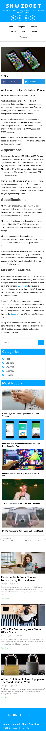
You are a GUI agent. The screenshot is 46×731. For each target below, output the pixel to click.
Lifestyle (33, 27)
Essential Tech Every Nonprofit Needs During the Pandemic (19, 579)
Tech (11, 27)
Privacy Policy (25, 728)
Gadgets (21, 27)
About (34, 32)
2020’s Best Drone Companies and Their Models (23, 531)
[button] (13, 17)
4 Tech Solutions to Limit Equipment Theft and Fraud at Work (23, 681)
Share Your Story (30, 724)
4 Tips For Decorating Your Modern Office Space (22, 631)
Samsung (14, 314)
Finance (24, 32)
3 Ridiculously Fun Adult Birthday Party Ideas (21, 503)
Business (12, 32)
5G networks (23, 286)
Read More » (5, 598)
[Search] (41, 342)
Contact (23, 37)
